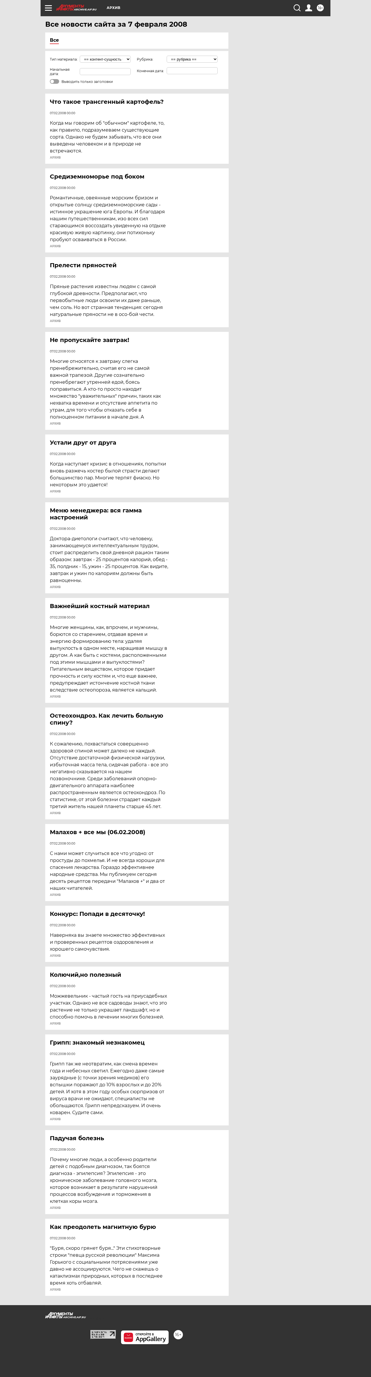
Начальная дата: (60, 71)
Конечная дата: (150, 71)
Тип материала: (64, 59)
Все (54, 40)
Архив (55, 157)
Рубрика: (145, 59)
